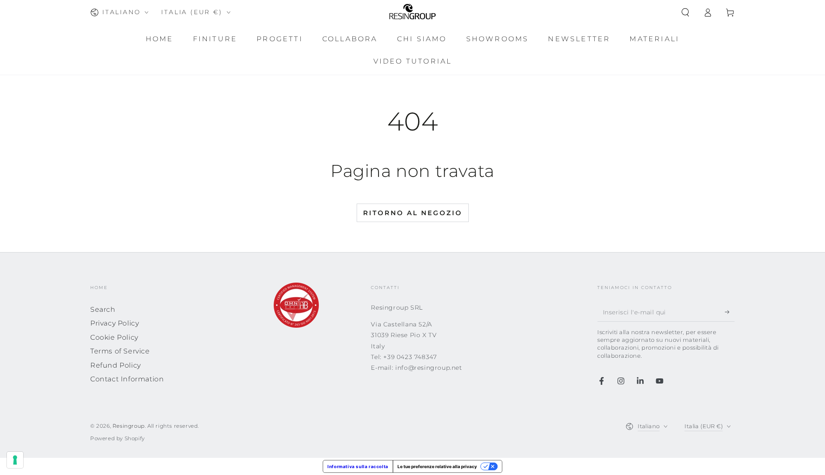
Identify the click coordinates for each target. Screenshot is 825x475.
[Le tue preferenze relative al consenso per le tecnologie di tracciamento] (15, 460)
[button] (685, 12)
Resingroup (129, 426)
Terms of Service (120, 351)
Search (103, 309)
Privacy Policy (114, 323)
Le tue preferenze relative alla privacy (437, 466)
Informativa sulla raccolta (357, 466)
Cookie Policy (114, 337)
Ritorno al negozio (412, 213)
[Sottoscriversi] (730, 311)
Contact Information (127, 379)
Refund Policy (115, 365)
